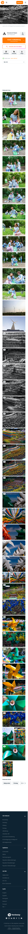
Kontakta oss (5, 905)
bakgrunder (7, 811)
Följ (23, 34)
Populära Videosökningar (9, 893)
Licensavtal (5, 879)
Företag (4, 856)
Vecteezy (4, 850)
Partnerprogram (6, 885)
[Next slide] (21, 811)
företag (16, 811)
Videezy (4, 853)
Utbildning (5, 858)
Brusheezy (5, 847)
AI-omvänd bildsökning (8, 864)
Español (4, 923)
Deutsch (4, 929)
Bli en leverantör (6, 911)
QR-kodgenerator (7, 870)
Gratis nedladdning (14, 40)
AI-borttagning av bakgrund (9, 867)
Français (4, 931)
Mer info (6, 61)
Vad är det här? (14, 58)
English (4, 920)
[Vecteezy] (2, 2)
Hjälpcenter (5, 902)
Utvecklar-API (5, 861)
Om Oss (4, 908)
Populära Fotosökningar (8, 890)
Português (5, 926)
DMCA (4, 882)
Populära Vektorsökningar (9, 887)
